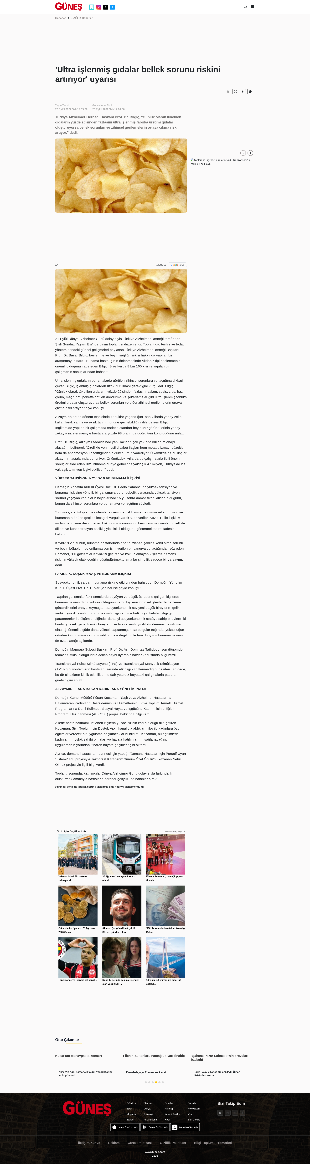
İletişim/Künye (89, 1143)
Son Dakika (194, 1119)
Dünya (147, 1108)
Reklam (114, 1143)
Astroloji (169, 1108)
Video (191, 1114)
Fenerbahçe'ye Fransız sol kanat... (77, 980)
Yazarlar (192, 1103)
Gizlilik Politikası (173, 1143)
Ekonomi (148, 1103)
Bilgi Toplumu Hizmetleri (213, 1143)
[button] (243, 153)
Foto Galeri (194, 1108)
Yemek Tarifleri (172, 1114)
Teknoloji (148, 1114)
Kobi (167, 1119)
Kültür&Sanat (150, 1119)
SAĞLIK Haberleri (82, 18)
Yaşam (130, 1119)
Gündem (131, 1103)
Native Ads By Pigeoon (175, 831)
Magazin (131, 1114)
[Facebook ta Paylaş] (243, 91)
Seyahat (169, 1103)
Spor (129, 1108)
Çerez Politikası (140, 1143)
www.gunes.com (155, 1152)
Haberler (60, 18)
